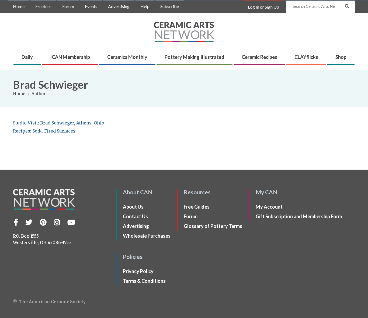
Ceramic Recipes (259, 57)
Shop (340, 57)
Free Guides (197, 207)
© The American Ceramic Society (49, 301)
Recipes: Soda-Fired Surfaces (44, 131)
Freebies (43, 6)
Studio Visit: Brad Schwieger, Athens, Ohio (58, 123)
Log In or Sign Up (263, 6)
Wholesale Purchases (147, 236)
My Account (269, 207)
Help (145, 6)
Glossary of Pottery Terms (213, 226)
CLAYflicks (306, 57)
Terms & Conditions (144, 281)
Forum (68, 6)
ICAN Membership (70, 57)
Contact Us (135, 216)
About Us (133, 207)
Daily (27, 57)
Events (91, 6)
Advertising (119, 6)
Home (19, 6)
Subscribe (169, 6)
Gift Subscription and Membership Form (299, 216)
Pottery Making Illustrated (194, 57)
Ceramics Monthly (127, 57)
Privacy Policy (138, 271)
